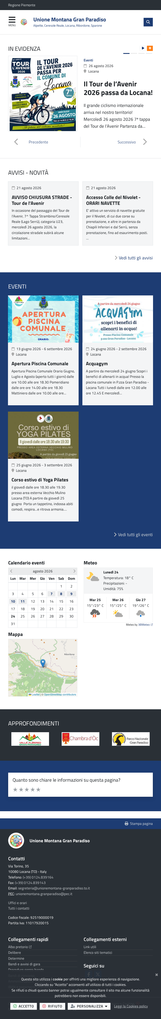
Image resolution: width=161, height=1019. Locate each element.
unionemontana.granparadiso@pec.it (44, 894)
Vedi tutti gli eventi (135, 534)
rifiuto (56, 1006)
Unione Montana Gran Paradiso (60, 840)
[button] (143, 48)
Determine (16, 958)
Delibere (14, 952)
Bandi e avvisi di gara (24, 964)
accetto (28, 1006)
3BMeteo (145, 625)
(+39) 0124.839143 (30, 882)
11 (23, 601)
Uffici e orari (17, 903)
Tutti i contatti (18, 908)
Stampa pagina (141, 823)
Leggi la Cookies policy (131, 1006)
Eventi (88, 60)
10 (13, 601)
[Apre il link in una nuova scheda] (80, 739)
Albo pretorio (20, 947)
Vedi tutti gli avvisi (136, 257)
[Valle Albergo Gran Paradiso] (30, 739)
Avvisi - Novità (28, 172)
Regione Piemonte (21, 5)
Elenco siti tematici (98, 952)
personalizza (93, 1006)
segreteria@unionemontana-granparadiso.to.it (54, 888)
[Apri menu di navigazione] (12, 22)
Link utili (90, 947)
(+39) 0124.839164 (38, 877)
